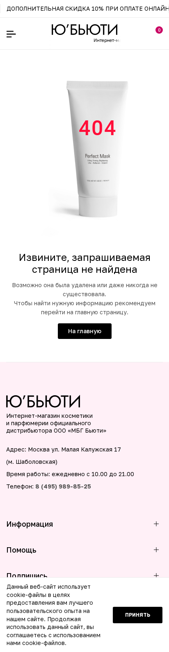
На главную (84, 330)
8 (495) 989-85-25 (63, 486)
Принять (137, 615)
